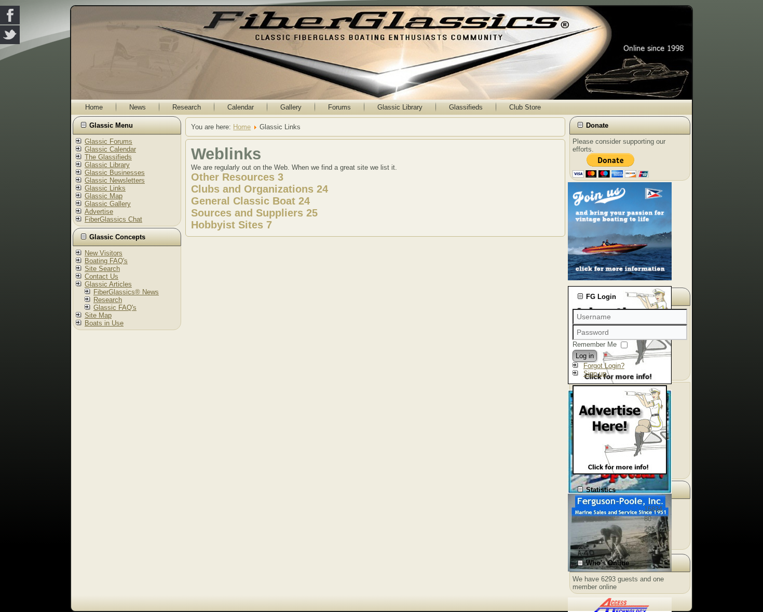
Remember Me (595, 344)
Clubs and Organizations (252, 189)
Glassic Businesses (115, 172)
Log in (585, 356)
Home (94, 107)
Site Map (98, 315)
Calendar (240, 107)
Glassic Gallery (108, 204)
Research (186, 107)
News (137, 107)
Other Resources (233, 177)
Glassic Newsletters (115, 180)
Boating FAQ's (106, 261)
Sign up (594, 373)
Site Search (102, 269)
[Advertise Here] (620, 472)
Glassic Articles (108, 284)
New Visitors (103, 253)
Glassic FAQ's (115, 307)
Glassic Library (400, 107)
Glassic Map (103, 196)
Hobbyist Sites (227, 224)
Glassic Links (105, 188)
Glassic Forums (108, 141)
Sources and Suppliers (247, 213)
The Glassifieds (108, 157)
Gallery (291, 107)
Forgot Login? (603, 366)
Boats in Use (104, 323)
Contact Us (101, 276)
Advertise (99, 211)
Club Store (525, 107)
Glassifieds (466, 107)
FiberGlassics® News (126, 292)
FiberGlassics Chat (113, 219)
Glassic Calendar (110, 149)
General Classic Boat (243, 201)
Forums (339, 107)
